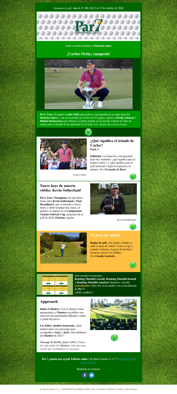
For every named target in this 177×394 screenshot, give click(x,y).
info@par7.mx (126, 359)
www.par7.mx (88, 362)
